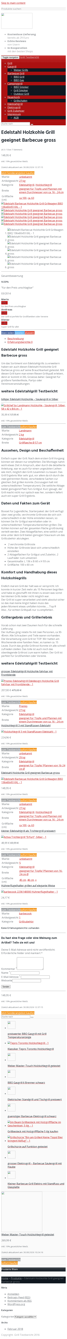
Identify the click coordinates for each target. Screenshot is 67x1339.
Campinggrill (14, 83)
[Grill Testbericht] (16, 28)
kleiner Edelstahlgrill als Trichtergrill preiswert (28, 831)
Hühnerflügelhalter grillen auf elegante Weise (28, 885)
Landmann (25, 430)
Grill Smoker (21, 90)
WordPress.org (16, 1304)
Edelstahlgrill (15, 104)
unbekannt (25, 177)
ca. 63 (31, 198)
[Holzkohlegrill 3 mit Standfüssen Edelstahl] (29, 731)
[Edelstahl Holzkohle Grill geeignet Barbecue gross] (33, 207)
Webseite (6, 980)
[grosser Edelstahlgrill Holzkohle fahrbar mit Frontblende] (33, 684)
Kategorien (7, 1316)
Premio (23, 706)
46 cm (30, 880)
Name (5, 972)
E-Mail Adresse (10, 977)
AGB (16, 117)
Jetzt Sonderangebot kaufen (17, 173)
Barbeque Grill (15, 73)
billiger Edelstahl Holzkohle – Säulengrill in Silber (29, 399)
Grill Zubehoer (15, 111)
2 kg (21, 434)
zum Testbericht (10, 426)
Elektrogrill (13, 107)
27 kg (22, 181)
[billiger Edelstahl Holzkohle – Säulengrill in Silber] (33, 408)
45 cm (22, 880)
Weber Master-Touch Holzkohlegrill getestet (27, 1234)
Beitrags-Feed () (18, 1297)
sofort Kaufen (28, 426)
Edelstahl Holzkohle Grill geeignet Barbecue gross (30, 772)
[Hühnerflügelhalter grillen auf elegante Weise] (29, 891)
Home (4, 1278)
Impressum (14, 114)
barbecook (25, 913)
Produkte (16, 1278)
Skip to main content (13, 3)
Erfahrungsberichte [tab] (20, 342)
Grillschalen (20, 100)
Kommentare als (19, 1301)
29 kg (22, 757)
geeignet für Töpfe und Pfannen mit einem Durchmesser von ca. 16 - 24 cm (41, 190)
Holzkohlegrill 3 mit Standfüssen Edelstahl (25, 725)
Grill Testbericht (29, 57)
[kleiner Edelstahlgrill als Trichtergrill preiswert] (23, 837)
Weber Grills (21, 70)
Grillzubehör (26, 921)
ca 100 (22, 198)
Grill (9, 63)
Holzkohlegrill (44, 185)
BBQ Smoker (21, 87)
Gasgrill (11, 66)
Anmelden (13, 1294)
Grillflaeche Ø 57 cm (30, 442)
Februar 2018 (15, 1329)
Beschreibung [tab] (15, 338)
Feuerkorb (13, 97)
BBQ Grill (19, 77)
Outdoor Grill (21, 94)
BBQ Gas (19, 80)
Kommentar (9, 969)
